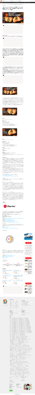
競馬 (17, 305)
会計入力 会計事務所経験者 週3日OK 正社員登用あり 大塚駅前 (7, 270)
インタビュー (22, 2)
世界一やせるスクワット (12, 345)
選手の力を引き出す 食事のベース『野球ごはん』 (26, 304)
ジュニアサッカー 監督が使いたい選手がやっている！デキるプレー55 (21, 355)
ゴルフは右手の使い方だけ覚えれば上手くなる (22, 358)
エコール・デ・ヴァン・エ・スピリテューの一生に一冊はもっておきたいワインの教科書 (17, 375)
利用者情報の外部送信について (12, 386)
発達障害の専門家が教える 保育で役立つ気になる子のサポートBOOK (15, 348)
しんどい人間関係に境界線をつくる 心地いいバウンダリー (26, 352)
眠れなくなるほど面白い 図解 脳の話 (19, 319)
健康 (18, 2)
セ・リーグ (11, 379)
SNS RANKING (18, 378)
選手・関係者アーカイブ (12, 381)
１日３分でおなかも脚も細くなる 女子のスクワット (18, 345)
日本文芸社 (11, 315)
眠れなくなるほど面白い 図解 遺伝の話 (13, 321)
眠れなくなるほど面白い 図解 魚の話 (13, 318)
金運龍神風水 (21, 372)
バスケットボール (11, 306)
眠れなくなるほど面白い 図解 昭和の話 (20, 322)
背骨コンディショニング (22, 344)
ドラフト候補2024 (11, 305)
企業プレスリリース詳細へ (5, 257)
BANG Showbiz (23, 380)
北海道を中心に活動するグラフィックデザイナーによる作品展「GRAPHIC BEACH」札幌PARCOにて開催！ (18, 265)
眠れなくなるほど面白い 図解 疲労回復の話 (28, 332)
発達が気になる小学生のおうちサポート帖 (13, 349)
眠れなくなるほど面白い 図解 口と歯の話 (27, 326)
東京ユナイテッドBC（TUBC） (15, 306)
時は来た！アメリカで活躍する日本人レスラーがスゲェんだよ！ (27, 305)
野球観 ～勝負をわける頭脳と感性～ (23, 362)
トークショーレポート (11, 389)
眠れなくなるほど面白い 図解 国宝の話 (13, 322)
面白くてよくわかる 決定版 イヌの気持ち (20, 374)
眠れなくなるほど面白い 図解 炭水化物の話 (20, 331)
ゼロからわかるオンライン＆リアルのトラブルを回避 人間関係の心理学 (15, 354)
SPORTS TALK (11, 310)
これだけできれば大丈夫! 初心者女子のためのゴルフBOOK (14, 362)
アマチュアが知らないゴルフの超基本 (21, 357)
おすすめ (10, 316)
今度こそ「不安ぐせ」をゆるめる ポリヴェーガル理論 (25, 351)
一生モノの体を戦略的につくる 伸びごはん (13, 342)
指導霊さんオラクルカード (12, 371)
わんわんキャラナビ (26, 370)
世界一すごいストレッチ (27, 344)
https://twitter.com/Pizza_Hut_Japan (10, 219)
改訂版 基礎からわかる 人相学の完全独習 (21, 370)
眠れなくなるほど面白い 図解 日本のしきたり (13, 334)
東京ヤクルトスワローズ (12, 302)
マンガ (12, 2)
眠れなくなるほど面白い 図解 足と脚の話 (26, 325)
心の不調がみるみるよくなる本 (18, 351)
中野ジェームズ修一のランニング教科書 (23, 365)
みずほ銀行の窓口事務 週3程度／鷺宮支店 (6, 275)
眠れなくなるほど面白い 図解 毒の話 (26, 318)
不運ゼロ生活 (18, 372)
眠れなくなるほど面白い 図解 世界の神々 (13, 328)
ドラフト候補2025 (14, 305)
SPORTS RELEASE (5, 4)
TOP (2, 4)
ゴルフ (4, 2)
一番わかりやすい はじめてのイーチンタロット (18, 371)
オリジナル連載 (14, 2)
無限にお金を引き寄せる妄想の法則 (25, 372)
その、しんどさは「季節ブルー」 (12, 351)
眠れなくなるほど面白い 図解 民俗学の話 (27, 328)
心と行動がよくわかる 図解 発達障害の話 (20, 339)
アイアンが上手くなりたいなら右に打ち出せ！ (13, 357)
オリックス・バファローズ (16, 302)
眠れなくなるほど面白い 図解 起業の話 (20, 321)
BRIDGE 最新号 (23, 311)
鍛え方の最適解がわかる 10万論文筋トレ (26, 345)
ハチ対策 (15, 378)
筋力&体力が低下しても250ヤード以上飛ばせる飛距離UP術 (22, 361)
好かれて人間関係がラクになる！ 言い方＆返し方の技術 (22, 368)
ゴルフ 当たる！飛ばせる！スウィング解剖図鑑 (13, 358)
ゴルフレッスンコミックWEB (18, 387)
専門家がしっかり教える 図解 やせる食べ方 (13, 339)
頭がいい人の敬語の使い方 (29, 355)
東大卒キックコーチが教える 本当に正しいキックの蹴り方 (14, 365)
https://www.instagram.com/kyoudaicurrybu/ (10, 255)
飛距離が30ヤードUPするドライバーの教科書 (13, 361)
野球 (2, 2)
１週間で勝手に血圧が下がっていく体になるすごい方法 (14, 341)
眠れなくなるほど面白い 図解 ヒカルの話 (20, 329)
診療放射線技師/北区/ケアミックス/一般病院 (7, 280)
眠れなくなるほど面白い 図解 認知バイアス (20, 332)
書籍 (17, 2)
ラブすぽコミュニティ (24, 314)
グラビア (8, 2)
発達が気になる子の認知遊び (24, 348)
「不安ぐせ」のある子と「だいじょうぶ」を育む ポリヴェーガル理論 (15, 352)
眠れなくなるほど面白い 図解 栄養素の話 (20, 326)
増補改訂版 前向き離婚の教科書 (12, 355)
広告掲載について (10, 387)
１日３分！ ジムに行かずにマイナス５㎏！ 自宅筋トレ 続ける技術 (15, 367)
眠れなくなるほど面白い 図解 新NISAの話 (28, 331)
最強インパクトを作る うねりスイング (28, 357)
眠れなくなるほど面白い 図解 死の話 (19, 318)
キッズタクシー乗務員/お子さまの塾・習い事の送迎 (18, 281)
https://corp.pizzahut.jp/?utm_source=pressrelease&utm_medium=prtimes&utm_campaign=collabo (12, 218)
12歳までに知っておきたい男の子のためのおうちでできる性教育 (15, 347)
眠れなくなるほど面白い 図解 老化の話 (20, 325)
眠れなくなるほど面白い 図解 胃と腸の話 (13, 326)
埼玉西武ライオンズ (16, 303)
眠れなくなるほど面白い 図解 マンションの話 (13, 335)
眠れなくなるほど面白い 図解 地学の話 (26, 323)
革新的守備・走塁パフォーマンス (12, 364)
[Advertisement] (13, 30)
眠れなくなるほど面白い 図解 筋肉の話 (26, 321)
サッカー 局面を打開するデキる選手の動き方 (19, 364)
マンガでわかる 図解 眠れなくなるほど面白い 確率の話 (14, 338)
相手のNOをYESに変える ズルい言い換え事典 (13, 368)
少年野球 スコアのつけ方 (28, 362)
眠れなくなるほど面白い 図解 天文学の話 (20, 328)
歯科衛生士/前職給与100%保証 (16, 270)
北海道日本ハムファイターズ (12, 303)
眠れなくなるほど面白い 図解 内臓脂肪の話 (13, 331)
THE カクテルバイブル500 (12, 374)
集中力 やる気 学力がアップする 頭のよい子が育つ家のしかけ (25, 349)
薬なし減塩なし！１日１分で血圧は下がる (25, 342)
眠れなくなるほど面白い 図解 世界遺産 (20, 323)
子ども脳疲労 (18, 349)
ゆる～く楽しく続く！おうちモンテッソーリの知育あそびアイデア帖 (26, 347)
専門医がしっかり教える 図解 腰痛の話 (22, 338)
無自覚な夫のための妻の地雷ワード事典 (25, 354)
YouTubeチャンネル (26, 2)
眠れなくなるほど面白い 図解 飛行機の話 (27, 329)
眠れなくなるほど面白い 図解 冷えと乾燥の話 (21, 334)
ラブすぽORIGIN (23, 312)
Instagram (29, 2)
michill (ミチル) (11, 380)
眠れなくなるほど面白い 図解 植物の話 (26, 322)
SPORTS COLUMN (11, 312)
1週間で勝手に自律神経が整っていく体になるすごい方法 (23, 341)
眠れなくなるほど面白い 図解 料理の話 (13, 325)
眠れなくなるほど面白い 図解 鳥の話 (13, 319)
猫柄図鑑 (15, 374)
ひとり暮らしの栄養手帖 (19, 342)
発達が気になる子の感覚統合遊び (29, 348)
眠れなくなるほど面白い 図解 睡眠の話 (13, 323)
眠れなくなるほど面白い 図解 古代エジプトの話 (21, 335)
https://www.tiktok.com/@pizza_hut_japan (9, 221)
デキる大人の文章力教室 (23, 367)
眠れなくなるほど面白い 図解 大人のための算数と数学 (22, 336)
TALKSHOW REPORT (23, 310)
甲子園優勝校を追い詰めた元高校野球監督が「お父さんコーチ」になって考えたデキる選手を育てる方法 (27, 302)
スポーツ (10, 300)
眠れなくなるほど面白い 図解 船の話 (26, 319)
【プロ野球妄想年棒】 (11, 313)
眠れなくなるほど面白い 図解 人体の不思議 (13, 332)
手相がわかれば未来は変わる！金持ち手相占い (13, 370)
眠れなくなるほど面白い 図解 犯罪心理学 (13, 329)
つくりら (17, 386)
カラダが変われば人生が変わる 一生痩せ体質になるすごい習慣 (15, 344)
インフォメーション (11, 314)
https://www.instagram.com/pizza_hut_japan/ (10, 220)
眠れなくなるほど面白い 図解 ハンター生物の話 (14, 336)
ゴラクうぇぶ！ (23, 309)
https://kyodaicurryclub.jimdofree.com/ (8, 256)
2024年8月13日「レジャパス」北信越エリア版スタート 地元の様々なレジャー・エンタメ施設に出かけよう (8, 265)
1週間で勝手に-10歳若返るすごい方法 (28, 339)
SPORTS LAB (11, 311)
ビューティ (10, 2)
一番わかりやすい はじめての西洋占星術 (13, 372)
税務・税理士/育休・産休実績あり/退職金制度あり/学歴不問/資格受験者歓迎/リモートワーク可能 (18, 276)
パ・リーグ (13, 379)
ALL (1, 2)
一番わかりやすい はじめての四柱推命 (26, 371)
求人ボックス (12, 274)
